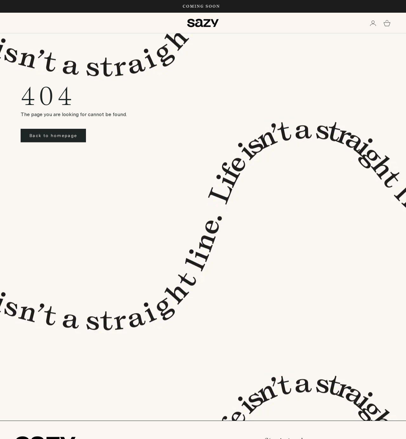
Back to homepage (53, 135)
